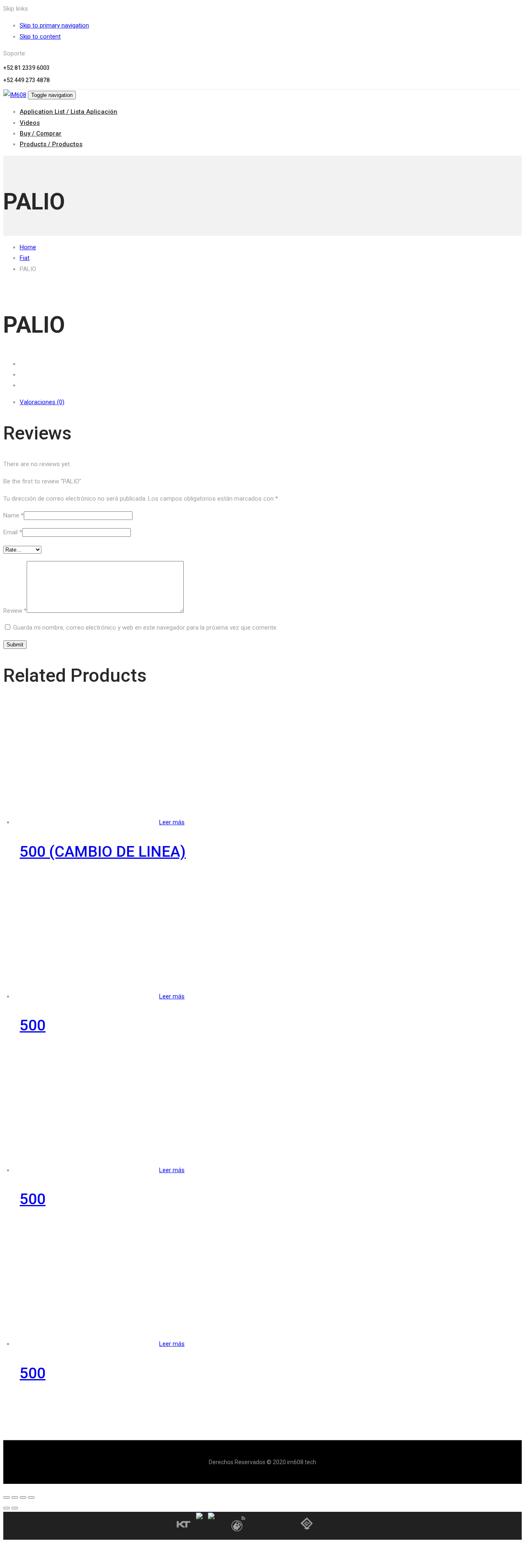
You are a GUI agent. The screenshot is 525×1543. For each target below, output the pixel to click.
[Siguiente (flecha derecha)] (14, 1508)
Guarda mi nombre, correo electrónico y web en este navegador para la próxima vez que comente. (145, 627)
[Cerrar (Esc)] (6, 1497)
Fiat (25, 258)
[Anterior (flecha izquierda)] (6, 1508)
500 (33, 1025)
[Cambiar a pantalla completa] (23, 1497)
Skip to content (40, 36)
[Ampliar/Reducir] (31, 1497)
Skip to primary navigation (54, 25)
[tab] (271, 402)
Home (28, 247)
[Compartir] (14, 1497)
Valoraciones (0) (42, 402)
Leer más (172, 822)
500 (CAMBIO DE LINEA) (103, 851)
